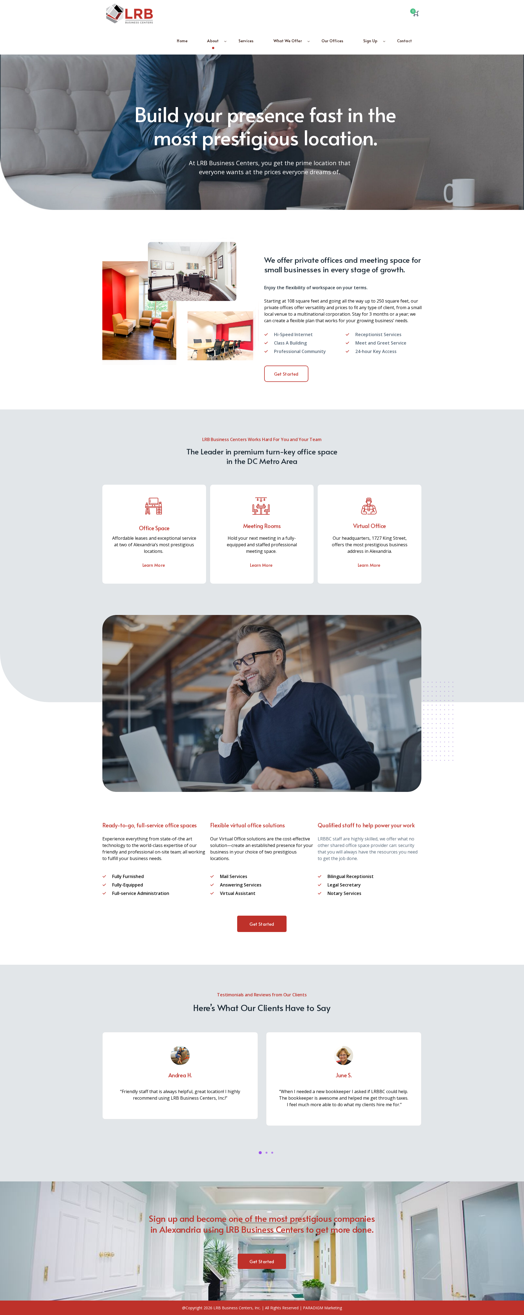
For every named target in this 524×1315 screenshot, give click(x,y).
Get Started (286, 374)
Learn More (154, 565)
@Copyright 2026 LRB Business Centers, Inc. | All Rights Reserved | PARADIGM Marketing (262, 1307)
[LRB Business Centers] (129, 14)
